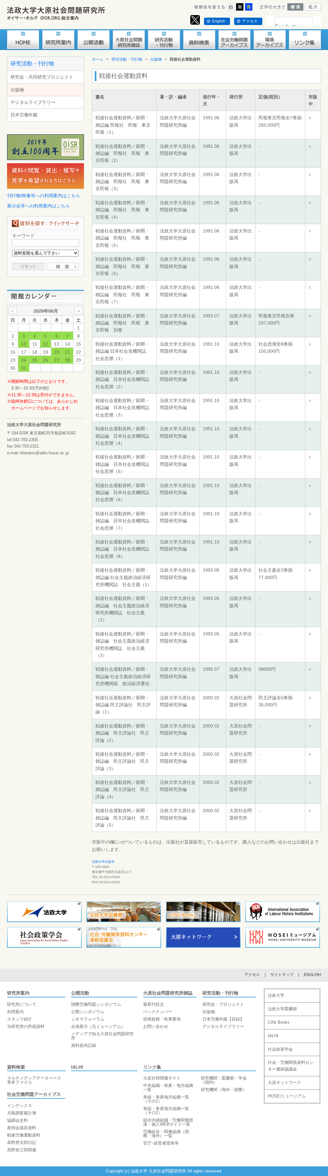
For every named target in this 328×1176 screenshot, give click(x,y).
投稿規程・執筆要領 (162, 1019)
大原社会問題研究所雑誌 (168, 992)
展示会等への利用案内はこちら (38, 205)
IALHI (77, 1067)
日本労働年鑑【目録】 (223, 1019)
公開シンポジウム (87, 1011)
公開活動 (80, 992)
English (218, 21)
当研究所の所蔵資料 (26, 1026)
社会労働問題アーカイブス (34, 1094)
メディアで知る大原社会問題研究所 (102, 1035)
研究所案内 (18, 992)
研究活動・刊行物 (32, 64)
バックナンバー (157, 1011)
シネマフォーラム (87, 1019)
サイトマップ (281, 974)
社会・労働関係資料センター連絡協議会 (291, 1065)
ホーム (97, 59)
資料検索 (16, 1067)
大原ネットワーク (284, 1082)
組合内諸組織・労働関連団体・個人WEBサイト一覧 (168, 1122)
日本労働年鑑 (24, 114)
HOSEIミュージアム (287, 1096)
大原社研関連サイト (162, 1078)
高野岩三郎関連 (21, 1149)
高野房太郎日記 (21, 1142)
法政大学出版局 (103, 861)
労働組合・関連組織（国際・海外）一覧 (166, 1133)
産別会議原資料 (21, 1127)
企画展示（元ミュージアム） (98, 1026)
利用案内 (15, 1011)
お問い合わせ (155, 1026)
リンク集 (152, 1067)
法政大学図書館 (282, 1008)
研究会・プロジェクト (223, 1004)
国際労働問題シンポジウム (96, 1004)
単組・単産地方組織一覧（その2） (166, 1110)
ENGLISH (312, 974)
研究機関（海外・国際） (224, 1089)
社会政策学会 (280, 1049)
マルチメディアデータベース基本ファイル (34, 1080)
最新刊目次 (153, 1004)
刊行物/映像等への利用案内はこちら (43, 195)
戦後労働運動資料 (23, 1135)
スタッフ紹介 (19, 1019)
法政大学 (276, 995)
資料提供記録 (83, 1045)
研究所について (21, 1004)
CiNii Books (279, 1022)
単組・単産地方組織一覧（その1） (166, 1099)
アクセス (250, 21)
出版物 (17, 89)
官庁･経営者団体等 (161, 1143)
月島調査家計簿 (21, 1113)
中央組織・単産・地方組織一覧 (168, 1087)
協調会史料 (17, 1120)
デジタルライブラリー (33, 102)
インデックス (19, 1105)
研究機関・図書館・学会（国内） (224, 1080)
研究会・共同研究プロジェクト (42, 77)
